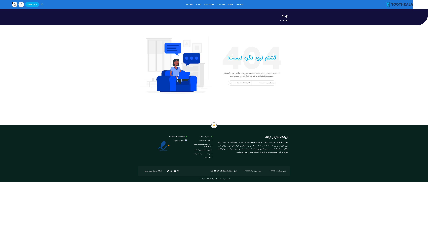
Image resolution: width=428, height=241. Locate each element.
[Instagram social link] (178, 171)
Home (286, 21)
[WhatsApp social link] (171, 171)
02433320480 (248, 171)
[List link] (201, 140)
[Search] (42, 4)
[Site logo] (399, 4)
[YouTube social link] (175, 171)
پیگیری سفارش (32, 4)
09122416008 (274, 171)
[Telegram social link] (168, 171)
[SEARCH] (230, 83)
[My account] (21, 4)
